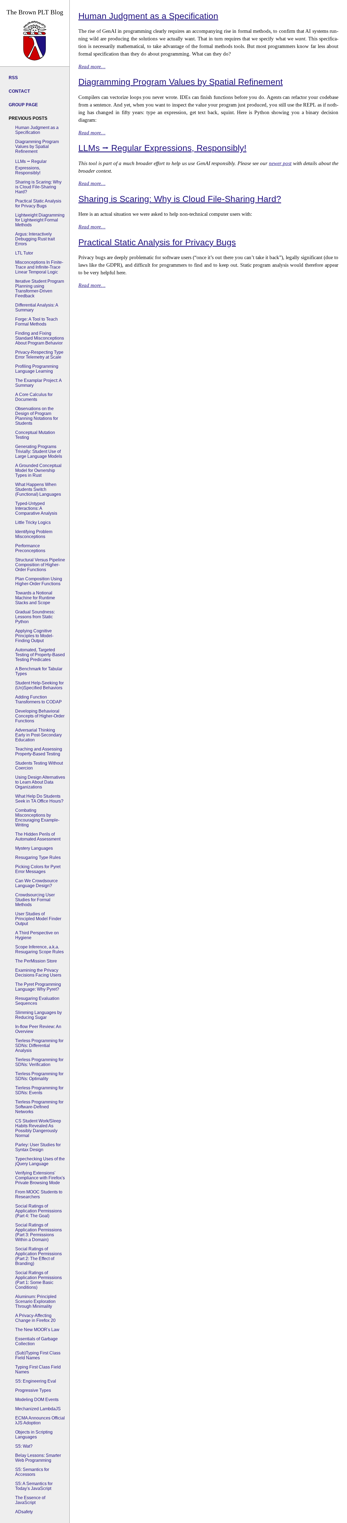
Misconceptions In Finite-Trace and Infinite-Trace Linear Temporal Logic (39, 267)
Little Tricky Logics (33, 522)
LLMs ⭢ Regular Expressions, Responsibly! (31, 167)
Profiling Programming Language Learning (36, 368)
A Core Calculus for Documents (34, 397)
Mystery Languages (34, 848)
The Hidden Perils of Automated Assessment (37, 836)
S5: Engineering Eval (35, 1381)
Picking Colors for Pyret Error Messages (37, 869)
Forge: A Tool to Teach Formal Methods (36, 321)
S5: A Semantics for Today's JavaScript (34, 1486)
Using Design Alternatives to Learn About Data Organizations (40, 782)
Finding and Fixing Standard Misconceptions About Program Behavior (39, 338)
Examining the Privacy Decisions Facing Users (38, 972)
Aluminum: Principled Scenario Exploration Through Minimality (35, 1301)
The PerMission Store (36, 961)
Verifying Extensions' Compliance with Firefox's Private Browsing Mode (40, 1178)
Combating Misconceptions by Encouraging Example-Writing (37, 817)
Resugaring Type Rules (38, 857)
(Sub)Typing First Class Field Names (37, 1355)
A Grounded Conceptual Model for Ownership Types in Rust (38, 470)
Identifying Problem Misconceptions (33, 534)
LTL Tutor (24, 253)
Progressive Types (33, 1390)
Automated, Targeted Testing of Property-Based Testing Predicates (40, 655)
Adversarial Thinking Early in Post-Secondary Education (38, 735)
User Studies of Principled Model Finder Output (38, 919)
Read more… (91, 66)
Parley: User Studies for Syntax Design (38, 1147)
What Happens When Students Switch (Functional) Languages (38, 489)
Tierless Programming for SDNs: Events (39, 1090)
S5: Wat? (24, 1446)
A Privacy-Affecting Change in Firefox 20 (35, 1318)
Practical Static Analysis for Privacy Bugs (38, 203)
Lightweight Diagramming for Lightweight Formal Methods (40, 220)
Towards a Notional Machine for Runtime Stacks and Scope (35, 598)
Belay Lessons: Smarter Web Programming (38, 1458)
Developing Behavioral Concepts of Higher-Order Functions (40, 716)
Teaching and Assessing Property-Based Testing (38, 751)
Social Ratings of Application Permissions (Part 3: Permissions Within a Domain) (38, 1232)
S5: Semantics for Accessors (32, 1472)
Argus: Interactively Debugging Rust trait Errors (35, 239)
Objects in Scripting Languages (34, 1434)
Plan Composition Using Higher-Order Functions (38, 581)
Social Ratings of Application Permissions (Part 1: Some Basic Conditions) (38, 1280)
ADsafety (24, 1511)
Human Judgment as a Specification (37, 130)
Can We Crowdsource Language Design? (36, 883)
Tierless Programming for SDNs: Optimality (39, 1076)
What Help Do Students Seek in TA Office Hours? (39, 798)
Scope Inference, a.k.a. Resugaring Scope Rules (39, 949)
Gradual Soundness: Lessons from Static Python (35, 617)
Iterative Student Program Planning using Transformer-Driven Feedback (39, 288)
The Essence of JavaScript (30, 1500)
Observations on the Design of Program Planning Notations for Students (36, 416)
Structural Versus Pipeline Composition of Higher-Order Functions (40, 565)
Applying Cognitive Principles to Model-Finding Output (34, 636)
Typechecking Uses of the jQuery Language (40, 1161)
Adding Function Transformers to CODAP (38, 699)
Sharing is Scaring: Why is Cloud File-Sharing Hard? (38, 187)
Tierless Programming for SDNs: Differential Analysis (39, 1045)
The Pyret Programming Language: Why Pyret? (38, 986)
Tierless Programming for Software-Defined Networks (39, 1107)
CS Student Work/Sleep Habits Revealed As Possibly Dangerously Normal (38, 1128)
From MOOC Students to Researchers (38, 1194)
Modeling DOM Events (37, 1399)
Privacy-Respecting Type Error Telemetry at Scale (39, 354)
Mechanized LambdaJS (38, 1408)
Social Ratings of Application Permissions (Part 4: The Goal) (38, 1211)
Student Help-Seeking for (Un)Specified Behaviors (39, 685)
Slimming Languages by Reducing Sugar (38, 1015)
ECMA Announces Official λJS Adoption (40, 1420)
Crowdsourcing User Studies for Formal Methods (35, 900)
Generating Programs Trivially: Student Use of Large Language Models (38, 451)
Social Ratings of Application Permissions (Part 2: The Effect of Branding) (38, 1256)
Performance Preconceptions (30, 548)
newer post (280, 163)
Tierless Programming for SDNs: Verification (39, 1062)
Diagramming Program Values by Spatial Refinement (37, 146)
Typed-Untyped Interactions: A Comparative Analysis (36, 508)
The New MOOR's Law (37, 1329)
